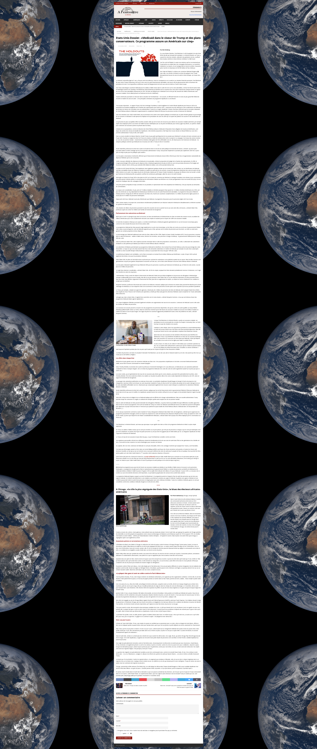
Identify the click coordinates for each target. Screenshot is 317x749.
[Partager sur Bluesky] (189, 679)
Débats (161, 20)
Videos (167, 23)
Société (151, 23)
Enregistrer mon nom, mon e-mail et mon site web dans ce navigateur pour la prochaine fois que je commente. (147, 730)
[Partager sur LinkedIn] (135, 679)
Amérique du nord (139, 31)
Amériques (136, 20)
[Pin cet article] (143, 679)
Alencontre (131, 46)
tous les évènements (195, 15)
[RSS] (201, 26)
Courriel (118, 721)
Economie (179, 20)
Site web (118, 725)
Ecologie (170, 20)
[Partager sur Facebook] (120, 679)
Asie (146, 20)
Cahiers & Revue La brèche (122, 3)
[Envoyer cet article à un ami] (150, 679)
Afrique (126, 20)
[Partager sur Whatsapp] (166, 679)
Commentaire (119, 703)
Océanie (141, 23)
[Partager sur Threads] (197, 679)
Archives (135, 3)
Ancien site (151, 3)
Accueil (118, 20)
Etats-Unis (139, 46)
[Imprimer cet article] (158, 679)
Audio (154, 20)
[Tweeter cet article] (127, 679)
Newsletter (143, 3)
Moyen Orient (129, 23)
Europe (188, 20)
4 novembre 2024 (122, 46)
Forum (197, 20)
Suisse (160, 23)
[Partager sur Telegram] (181, 679)
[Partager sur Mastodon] (174, 679)
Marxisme (119, 23)
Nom (117, 716)
